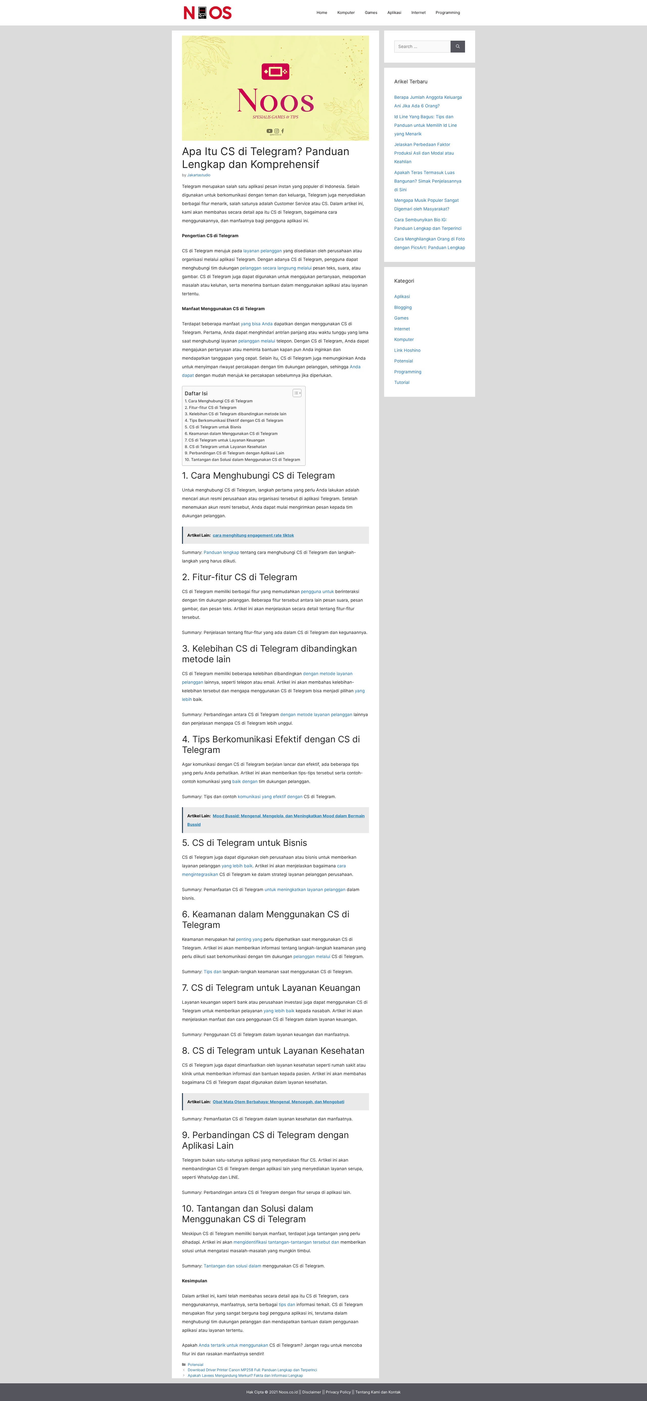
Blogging (403, 307)
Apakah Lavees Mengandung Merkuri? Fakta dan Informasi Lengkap (245, 1375)
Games (371, 12)
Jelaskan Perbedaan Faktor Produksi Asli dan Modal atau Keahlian (424, 153)
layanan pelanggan (262, 250)
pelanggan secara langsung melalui (276, 268)
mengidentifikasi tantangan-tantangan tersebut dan (286, 1242)
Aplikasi (394, 12)
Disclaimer (311, 1392)
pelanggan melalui (256, 340)
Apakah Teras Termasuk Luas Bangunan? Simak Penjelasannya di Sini (427, 181)
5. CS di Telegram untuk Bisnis (213, 427)
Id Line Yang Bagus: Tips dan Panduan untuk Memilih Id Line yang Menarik (425, 125)
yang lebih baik (237, 865)
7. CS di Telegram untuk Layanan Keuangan (225, 440)
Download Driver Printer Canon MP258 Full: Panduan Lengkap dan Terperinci (252, 1370)
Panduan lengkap (221, 552)
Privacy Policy (338, 1392)
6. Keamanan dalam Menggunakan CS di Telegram (231, 433)
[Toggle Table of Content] (294, 393)
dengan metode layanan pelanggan (316, 714)
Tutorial (401, 382)
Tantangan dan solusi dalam (232, 1265)
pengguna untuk (317, 591)
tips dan (287, 1304)
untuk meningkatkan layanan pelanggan (305, 889)
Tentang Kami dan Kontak (378, 1392)
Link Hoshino (407, 350)
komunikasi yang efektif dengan (270, 796)
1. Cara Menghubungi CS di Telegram (219, 401)
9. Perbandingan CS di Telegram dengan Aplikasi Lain (234, 453)
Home (322, 12)
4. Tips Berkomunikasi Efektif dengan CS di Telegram (234, 420)
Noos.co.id (288, 1392)
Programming (448, 12)
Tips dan (212, 971)
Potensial (195, 1364)
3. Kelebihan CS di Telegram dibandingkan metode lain (235, 413)
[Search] (458, 47)
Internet (418, 12)
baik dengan (245, 781)
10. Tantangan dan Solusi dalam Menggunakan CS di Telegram (242, 459)
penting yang (249, 939)
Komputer (346, 12)
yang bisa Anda (257, 323)
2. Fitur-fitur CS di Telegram (211, 407)
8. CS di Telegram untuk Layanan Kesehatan (226, 446)
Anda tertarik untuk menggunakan (233, 1345)
